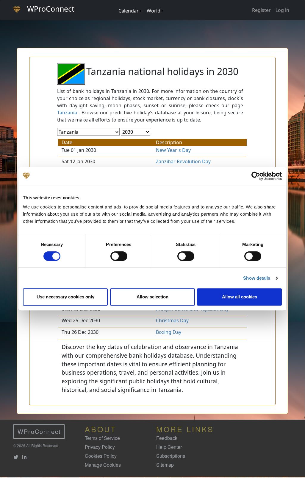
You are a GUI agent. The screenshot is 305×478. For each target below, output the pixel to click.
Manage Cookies (103, 464)
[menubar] (140, 8)
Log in (282, 10)
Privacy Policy (100, 446)
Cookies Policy (101, 455)
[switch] (118, 256)
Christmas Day (172, 320)
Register (261, 10)
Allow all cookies (239, 296)
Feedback (166, 438)
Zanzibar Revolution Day (183, 161)
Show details (256, 278)
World (153, 10)
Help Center (169, 446)
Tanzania (67, 112)
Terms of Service (102, 438)
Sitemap (165, 464)
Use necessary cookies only (65, 296)
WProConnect (39, 431)
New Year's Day (173, 150)
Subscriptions (170, 455)
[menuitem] (115, 5)
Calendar (128, 10)
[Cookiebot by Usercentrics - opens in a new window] (256, 176)
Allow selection (152, 296)
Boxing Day (168, 332)
